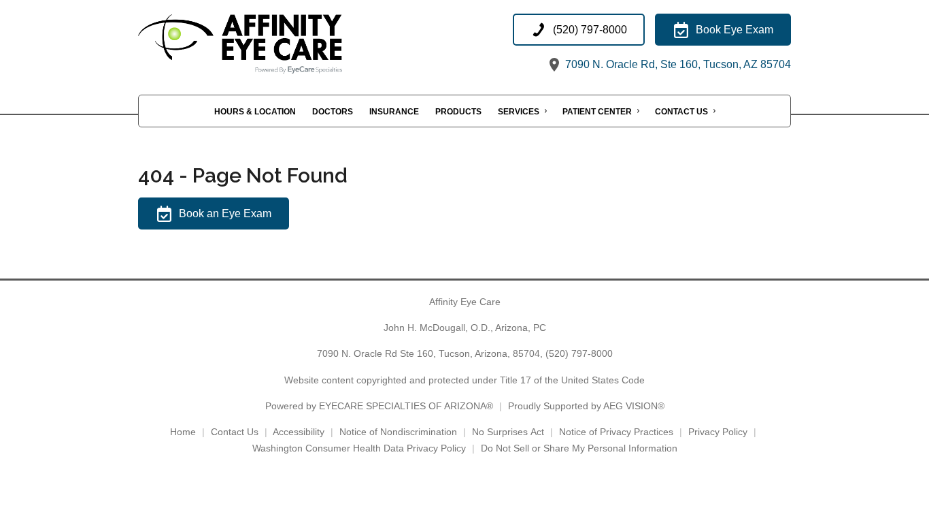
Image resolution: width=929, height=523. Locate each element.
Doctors (332, 111)
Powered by (379, 405)
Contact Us (681, 111)
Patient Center (597, 111)
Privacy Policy (717, 431)
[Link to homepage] (274, 44)
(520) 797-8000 (579, 353)
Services (518, 111)
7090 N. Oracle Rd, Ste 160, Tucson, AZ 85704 (676, 64)
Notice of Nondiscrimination (398, 431)
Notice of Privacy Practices (616, 431)
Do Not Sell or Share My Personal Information (579, 448)
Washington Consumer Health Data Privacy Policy (359, 448)
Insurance (394, 111)
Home (183, 431)
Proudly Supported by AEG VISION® (586, 405)
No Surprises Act (508, 431)
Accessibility (298, 431)
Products (458, 111)
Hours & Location (255, 111)
